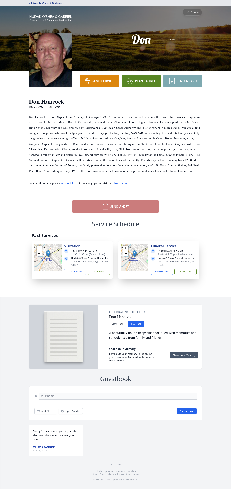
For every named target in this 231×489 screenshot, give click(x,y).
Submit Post (187, 411)
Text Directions (75, 271)
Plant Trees (99, 271)
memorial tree (69, 183)
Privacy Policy (106, 474)
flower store (120, 183)
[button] (48, 253)
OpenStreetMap (119, 479)
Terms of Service (125, 474)
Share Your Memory (184, 355)
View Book (117, 323)
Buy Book (136, 323)
